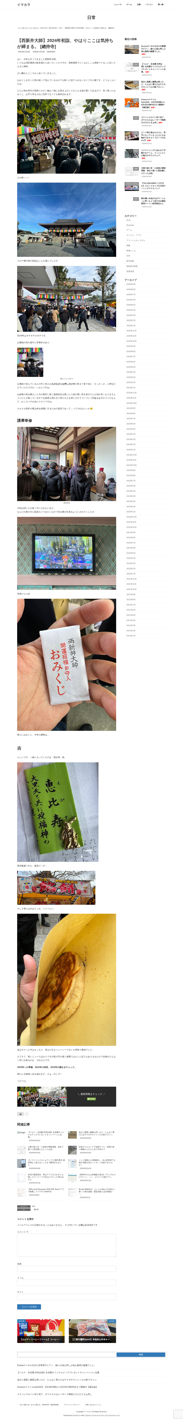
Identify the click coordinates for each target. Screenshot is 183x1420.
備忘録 (36, 1209)
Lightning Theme (90, 1415)
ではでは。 (22, 1081)
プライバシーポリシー (72, 1405)
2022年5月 (131, 553)
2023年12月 (131, 455)
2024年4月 (131, 434)
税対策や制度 (132, 266)
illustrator (130, 225)
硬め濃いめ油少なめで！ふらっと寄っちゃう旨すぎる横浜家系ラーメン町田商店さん (153, 201)
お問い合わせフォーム (93, 1405)
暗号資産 (130, 261)
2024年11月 (131, 398)
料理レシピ (131, 251)
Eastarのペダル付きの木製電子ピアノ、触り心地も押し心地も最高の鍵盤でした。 (56, 1365)
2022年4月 (131, 558)
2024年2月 (131, 444)
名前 (19, 1264)
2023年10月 (131, 465)
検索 (141, 1354)
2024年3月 (131, 439)
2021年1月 (131, 636)
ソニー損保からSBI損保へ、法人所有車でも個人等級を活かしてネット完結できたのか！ (97, 1162)
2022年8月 (131, 537)
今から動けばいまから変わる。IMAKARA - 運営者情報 (39, 1405)
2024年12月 (131, 393)
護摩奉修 (67, 503)
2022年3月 (131, 563)
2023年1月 (131, 512)
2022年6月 (131, 548)
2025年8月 (131, 351)
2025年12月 (131, 331)
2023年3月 (131, 501)
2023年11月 (131, 460)
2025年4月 (131, 372)
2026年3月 (131, 315)
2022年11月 (131, 522)
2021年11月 (131, 584)
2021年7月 (131, 605)
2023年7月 (131, 481)
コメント (22, 1232)
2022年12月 (131, 517)
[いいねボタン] (20, 1114)
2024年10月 (131, 403)
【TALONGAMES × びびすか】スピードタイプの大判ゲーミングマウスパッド (153, 185)
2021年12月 (131, 579)
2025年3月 (131, 377)
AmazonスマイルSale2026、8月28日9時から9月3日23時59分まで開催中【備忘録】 (57, 1387)
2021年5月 (131, 615)
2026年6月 (131, 300)
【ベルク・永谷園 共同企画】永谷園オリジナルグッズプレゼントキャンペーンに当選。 (46, 1134)
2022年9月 (131, 532)
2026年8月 (131, 289)
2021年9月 (131, 594)
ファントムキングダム (135, 240)
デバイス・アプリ (133, 235)
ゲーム (129, 230)
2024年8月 (131, 413)
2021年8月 (131, 599)
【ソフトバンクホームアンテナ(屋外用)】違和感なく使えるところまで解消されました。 (46, 1162)
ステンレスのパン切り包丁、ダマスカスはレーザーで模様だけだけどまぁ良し (153, 120)
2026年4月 (131, 310)
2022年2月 (131, 569)
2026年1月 (131, 325)
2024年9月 (131, 408)
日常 (33, 1206)
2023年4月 (131, 496)
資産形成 (130, 271)
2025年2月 (131, 382)
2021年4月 (131, 620)
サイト (20, 1292)
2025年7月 (131, 357)
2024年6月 (131, 424)
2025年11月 (131, 336)
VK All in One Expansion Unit (109, 1415)
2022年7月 (131, 543)
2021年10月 (131, 589)
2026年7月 (131, 294)
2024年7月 (131, 419)
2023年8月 (131, 475)
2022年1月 (131, 574)
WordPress (77, 1415)
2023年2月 (131, 506)
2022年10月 (131, 527)
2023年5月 (131, 491)
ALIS (128, 220)
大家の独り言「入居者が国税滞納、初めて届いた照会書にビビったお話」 (153, 170)
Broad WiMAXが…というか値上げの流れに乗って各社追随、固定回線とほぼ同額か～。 (97, 1191)
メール (20, 1278)
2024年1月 (131, 450)
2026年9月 (131, 284)
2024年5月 (131, 429)
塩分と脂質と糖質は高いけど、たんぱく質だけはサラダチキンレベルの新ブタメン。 (58, 1380)
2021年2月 (131, 631)
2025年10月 (131, 341)
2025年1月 (131, 388)
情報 (128, 245)
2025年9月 (131, 346)
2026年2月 (131, 320)
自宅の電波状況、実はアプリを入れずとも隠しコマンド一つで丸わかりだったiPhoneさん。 (46, 1176)
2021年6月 (131, 610)
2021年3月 (131, 625)
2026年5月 (131, 305)
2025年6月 (131, 362)
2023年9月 (131, 470)
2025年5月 (131, 367)
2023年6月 (131, 486)
